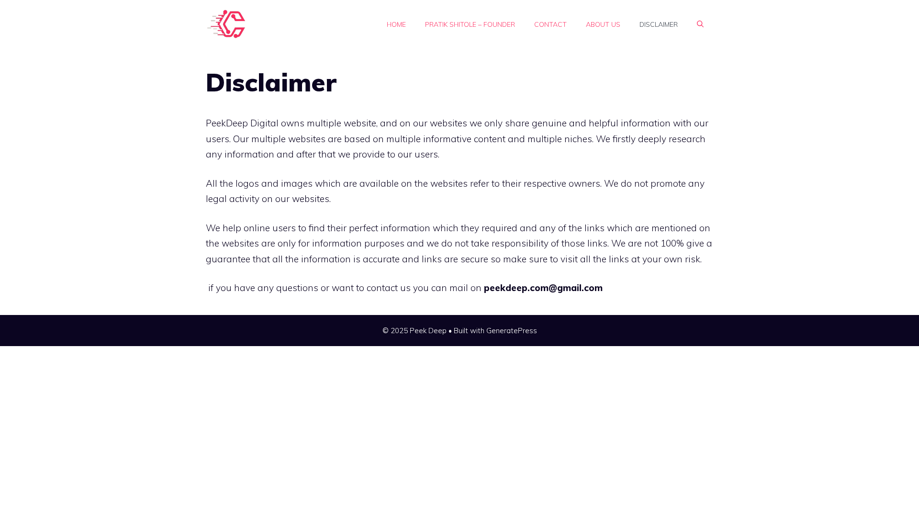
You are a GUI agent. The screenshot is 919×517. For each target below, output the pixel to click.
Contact (550, 24)
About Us (603, 24)
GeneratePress (511, 330)
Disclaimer (658, 24)
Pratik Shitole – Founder (470, 24)
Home (396, 24)
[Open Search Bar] (700, 24)
